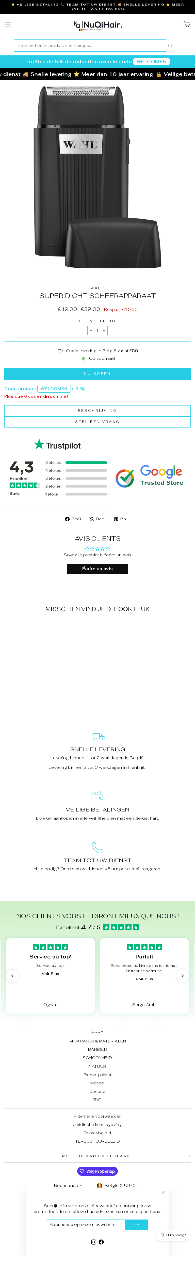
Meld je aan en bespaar (96, 1156)
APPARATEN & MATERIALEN (97, 1041)
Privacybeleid (97, 1132)
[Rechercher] (170, 45)
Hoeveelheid (97, 321)
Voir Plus (50, 973)
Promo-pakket (98, 1074)
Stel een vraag (97, 422)
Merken (97, 1083)
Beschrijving (97, 411)
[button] (12, 976)
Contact (97, 1091)
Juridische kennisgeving (97, 1124)
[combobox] (90, 45)
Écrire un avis (97, 568)
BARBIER (97, 1049)
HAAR (97, 1032)
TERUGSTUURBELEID (97, 1141)
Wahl (97, 288)
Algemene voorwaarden (97, 1116)
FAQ (97, 1099)
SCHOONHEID (97, 1057)
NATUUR (97, 1066)
